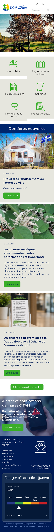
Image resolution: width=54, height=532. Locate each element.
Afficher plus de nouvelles (27, 387)
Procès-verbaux (40, 113)
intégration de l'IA (31, 524)
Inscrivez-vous (13, 427)
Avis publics (13, 71)
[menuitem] (42, 4)
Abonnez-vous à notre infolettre (40, 467)
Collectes (40, 94)
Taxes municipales (13, 94)
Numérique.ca (9, 524)
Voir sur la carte (14, 515)
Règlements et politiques (40, 73)
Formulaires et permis (13, 115)
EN (42, 4)
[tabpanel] (27, 33)
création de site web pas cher (25, 526)
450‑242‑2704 (8, 454)
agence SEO (19, 524)
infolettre (39, 526)
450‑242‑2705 (8, 459)
